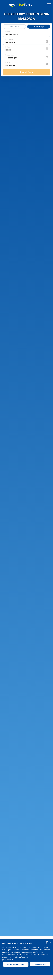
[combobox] (47, 942)
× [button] (50, 942)
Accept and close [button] (15, 964)
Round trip (39, 26)
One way (14, 26)
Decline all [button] (40, 964)
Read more (25, 957)
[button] (26, 959)
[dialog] (26, 957)
